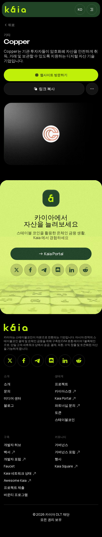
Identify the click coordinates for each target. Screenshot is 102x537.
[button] (80, 9)
